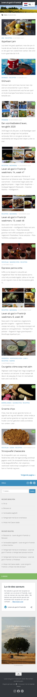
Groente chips (8, 409)
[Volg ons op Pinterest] (34, 483)
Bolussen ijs (7, 508)
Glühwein (6, 81)
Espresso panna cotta (12, 268)
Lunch (25, 358)
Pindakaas (16, 560)
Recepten (8, 38)
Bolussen (5, 538)
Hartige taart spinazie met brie (23, 552)
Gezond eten (17, 403)
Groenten (5, 358)
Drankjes (5, 78)
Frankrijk (5, 120)
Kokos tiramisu (8, 545)
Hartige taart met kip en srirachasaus (15, 518)
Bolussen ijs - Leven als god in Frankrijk (15, 535)
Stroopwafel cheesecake (13, 451)
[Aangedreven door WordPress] (16, 684)
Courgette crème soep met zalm (17, 366)
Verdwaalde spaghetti (10, 513)
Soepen (12, 361)
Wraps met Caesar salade (11, 522)
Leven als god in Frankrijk (11, 2)
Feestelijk (5, 262)
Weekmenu (13, 165)
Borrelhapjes (6, 403)
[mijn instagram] (27, 483)
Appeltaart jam (9, 41)
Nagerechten (14, 262)
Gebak (12, 448)
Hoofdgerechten (16, 358)
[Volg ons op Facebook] (31, 483)
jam (3, 38)
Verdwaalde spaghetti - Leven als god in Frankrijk (19, 543)
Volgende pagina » (28, 475)
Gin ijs (5, 503)
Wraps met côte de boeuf (17, 567)
